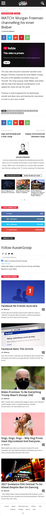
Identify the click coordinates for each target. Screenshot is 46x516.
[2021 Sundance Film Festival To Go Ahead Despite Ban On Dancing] (23, 470)
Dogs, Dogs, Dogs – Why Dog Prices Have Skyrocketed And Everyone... (22, 439)
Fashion (13, 509)
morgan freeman (7, 113)
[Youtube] (12, 254)
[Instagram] (5, 254)
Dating (21, 509)
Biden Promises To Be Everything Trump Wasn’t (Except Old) (21, 393)
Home (3, 9)
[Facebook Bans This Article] (23, 334)
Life (40, 506)
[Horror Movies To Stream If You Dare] (8, 184)
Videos (17, 13)
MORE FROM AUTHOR (32, 176)
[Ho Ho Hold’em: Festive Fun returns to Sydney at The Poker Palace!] (38, 184)
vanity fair (19, 113)
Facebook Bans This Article (17, 349)
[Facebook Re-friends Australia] (23, 291)
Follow (40, 219)
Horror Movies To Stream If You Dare (8, 191)
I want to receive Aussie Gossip (15, 261)
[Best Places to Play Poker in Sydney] (23, 184)
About (28, 509)
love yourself (32, 111)
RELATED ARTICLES (13, 176)
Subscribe (39, 230)
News (13, 506)
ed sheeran (11, 111)
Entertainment (11, 9)
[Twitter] (8, 254)
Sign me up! (5, 264)
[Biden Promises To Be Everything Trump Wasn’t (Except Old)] (23, 377)
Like (41, 214)
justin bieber (21, 111)
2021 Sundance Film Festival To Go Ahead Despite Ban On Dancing (21, 486)
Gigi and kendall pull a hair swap (10, 135)
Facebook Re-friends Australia (19, 306)
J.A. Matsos (5, 309)
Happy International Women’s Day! (35, 135)
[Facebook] (2, 254)
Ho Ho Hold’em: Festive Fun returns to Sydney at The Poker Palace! (38, 193)
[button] (42, 3)
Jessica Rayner (8, 31)
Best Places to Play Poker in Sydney (22, 191)
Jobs (34, 509)
